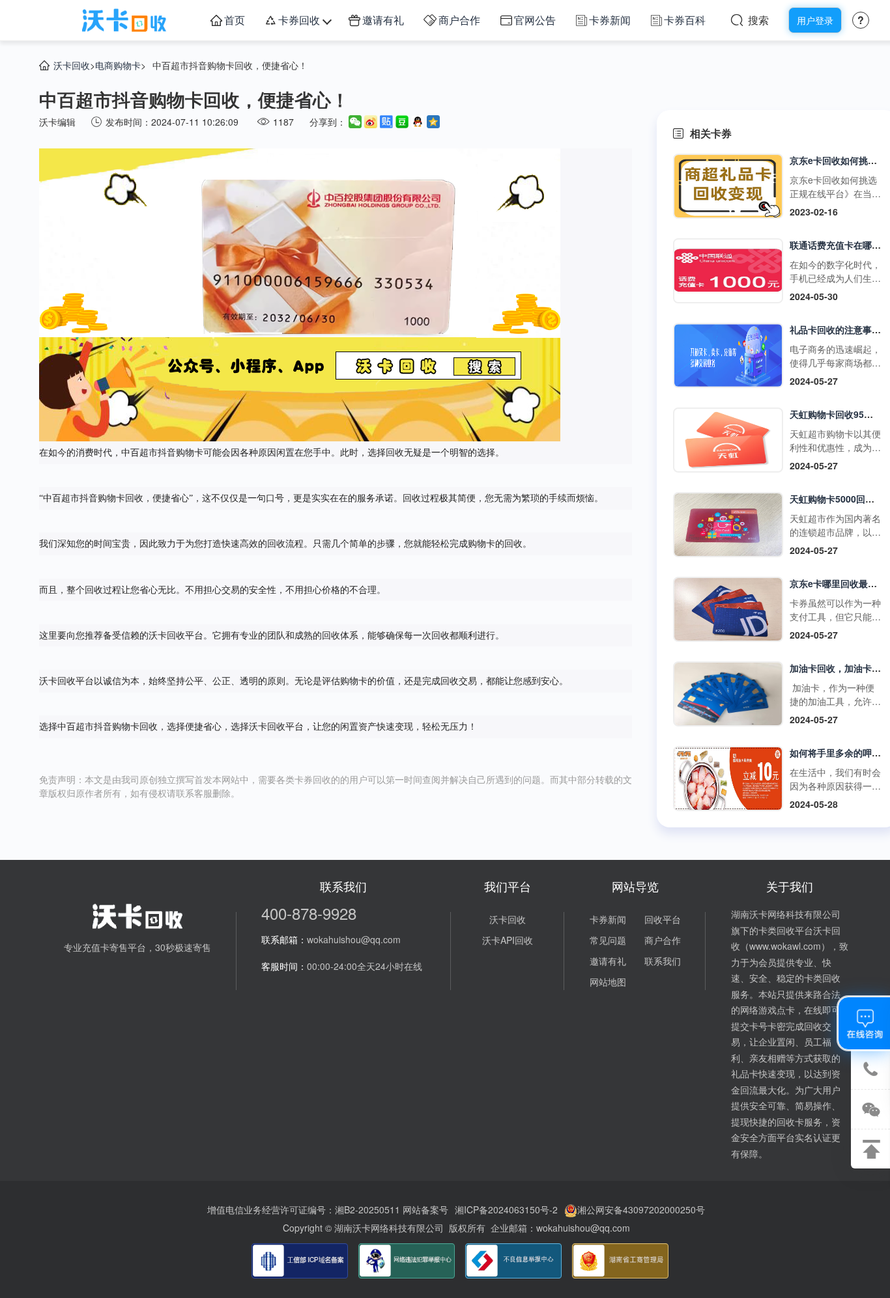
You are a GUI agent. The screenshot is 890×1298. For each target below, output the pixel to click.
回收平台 (662, 919)
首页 (234, 19)
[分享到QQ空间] (433, 121)
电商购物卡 (118, 65)
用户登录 (815, 20)
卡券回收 (299, 19)
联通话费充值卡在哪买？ (840, 244)
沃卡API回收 (507, 939)
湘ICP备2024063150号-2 (506, 1209)
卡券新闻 (610, 19)
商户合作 (459, 19)
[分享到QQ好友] (417, 121)
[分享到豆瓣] (402, 121)
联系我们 (662, 960)
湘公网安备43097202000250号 (641, 1209)
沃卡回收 (71, 65)
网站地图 (608, 981)
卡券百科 (685, 19)
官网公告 (535, 19)
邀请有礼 (383, 19)
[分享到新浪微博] (370, 121)
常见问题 (608, 939)
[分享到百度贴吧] (386, 121)
